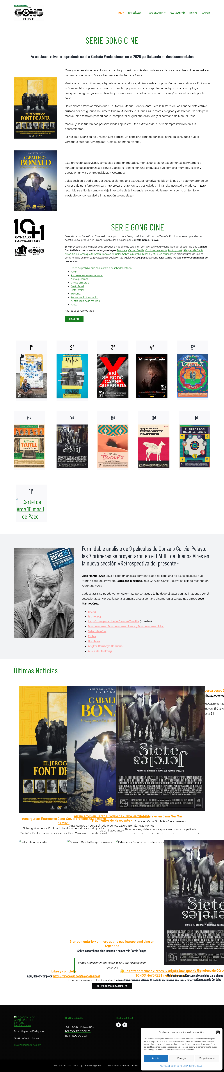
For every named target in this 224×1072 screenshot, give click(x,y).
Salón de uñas (97, 631)
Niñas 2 (146, 254)
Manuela (122, 250)
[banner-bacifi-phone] (44, 549)
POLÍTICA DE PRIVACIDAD (191, 1066)
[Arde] (31, 503)
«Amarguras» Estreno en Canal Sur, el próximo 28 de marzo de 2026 (63, 749)
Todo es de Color (111, 254)
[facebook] (118, 1024)
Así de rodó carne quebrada (87, 275)
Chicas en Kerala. (80, 282)
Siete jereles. (78, 290)
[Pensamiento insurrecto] (153, 440)
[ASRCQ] (112, 370)
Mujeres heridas (162, 254)
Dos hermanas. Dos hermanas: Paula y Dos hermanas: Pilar (126, 626)
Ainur (73, 271)
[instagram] (124, 1024)
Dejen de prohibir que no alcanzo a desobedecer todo (101, 268)
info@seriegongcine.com (27, 1044)
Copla (75, 254)
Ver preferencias (207, 1058)
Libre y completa (63, 902)
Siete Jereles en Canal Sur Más (160, 748)
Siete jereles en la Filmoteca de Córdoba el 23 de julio (208, 902)
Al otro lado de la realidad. (85, 301)
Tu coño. (76, 293)
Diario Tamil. (77, 286)
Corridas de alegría (156, 250)
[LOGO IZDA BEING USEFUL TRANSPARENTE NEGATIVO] (25, 1017)
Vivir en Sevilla (136, 250)
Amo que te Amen (90, 254)
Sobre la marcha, (132, 254)
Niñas (68, 254)
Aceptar (156, 1058)
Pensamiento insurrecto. (84, 297)
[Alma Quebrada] (151, 370)
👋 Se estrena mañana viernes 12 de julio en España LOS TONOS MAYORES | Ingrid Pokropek (160, 902)
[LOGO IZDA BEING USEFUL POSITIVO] (29, 5)
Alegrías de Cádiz (193, 250)
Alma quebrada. (80, 279)
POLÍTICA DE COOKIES (169, 1066)
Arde (73, 304)
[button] (217, 1032)
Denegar (181, 1058)
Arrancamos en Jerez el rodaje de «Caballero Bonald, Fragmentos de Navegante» (111, 748)
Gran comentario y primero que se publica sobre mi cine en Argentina (111, 887)
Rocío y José (175, 250)
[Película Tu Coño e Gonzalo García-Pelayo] (112, 440)
